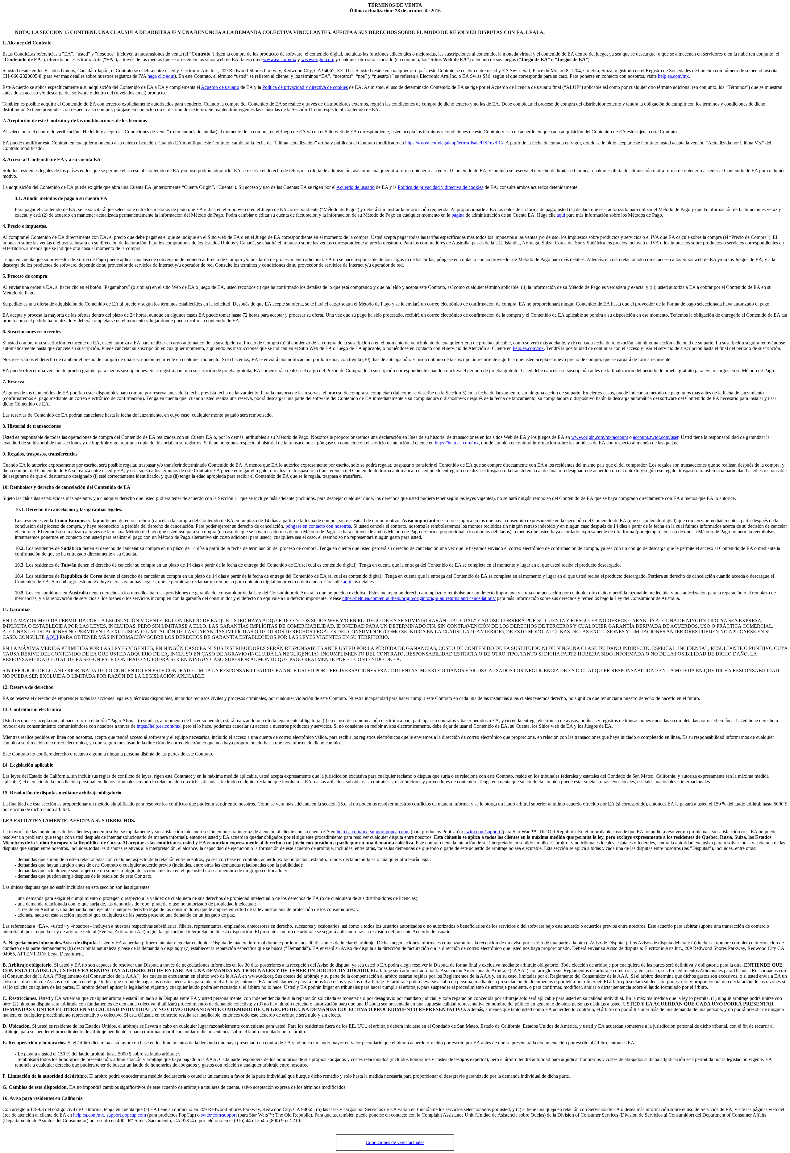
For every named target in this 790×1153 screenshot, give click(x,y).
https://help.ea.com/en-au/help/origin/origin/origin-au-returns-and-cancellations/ (419, 598)
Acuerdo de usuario (220, 87)
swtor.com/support (482, 831)
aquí (561, 215)
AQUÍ (52, 637)
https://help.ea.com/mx (457, 442)
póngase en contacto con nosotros (318, 526)
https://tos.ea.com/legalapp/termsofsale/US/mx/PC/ (454, 142)
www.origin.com (317, 59)
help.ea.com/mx (673, 76)
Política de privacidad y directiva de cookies (305, 87)
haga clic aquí (161, 76)
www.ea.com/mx (279, 59)
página (457, 215)
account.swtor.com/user (655, 437)
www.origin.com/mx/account (599, 437)
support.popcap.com (390, 831)
